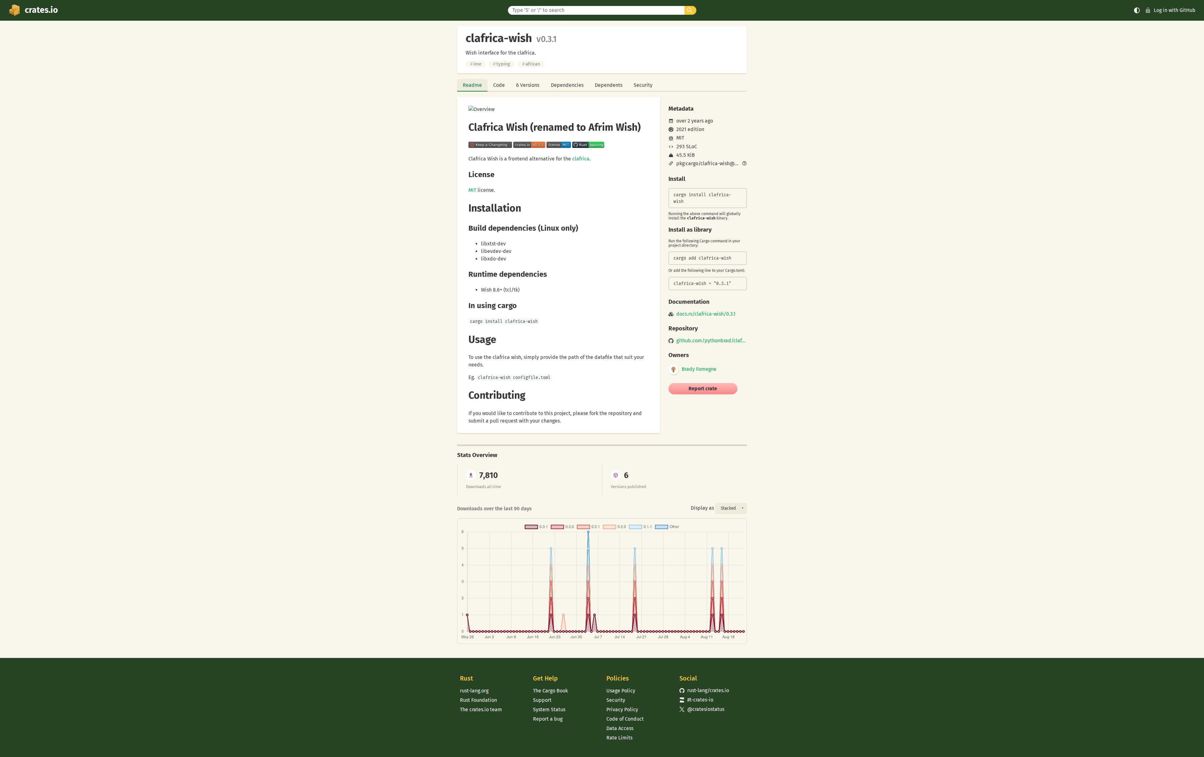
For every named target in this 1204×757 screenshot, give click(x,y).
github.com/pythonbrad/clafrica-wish (711, 341)
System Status (549, 709)
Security (643, 85)
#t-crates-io (696, 700)
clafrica (580, 159)
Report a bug (547, 719)
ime (475, 64)
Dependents (608, 85)
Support (542, 700)
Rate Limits (619, 738)
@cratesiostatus (701, 709)
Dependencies (567, 85)
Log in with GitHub (1175, 10)
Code (499, 85)
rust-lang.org (474, 691)
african (531, 64)
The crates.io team (481, 709)
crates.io (41, 10)
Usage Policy (620, 691)
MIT (472, 190)
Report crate (703, 389)
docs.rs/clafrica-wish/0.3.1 (706, 314)
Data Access (619, 728)
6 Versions (527, 85)
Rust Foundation (478, 700)
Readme (472, 85)
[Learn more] (744, 164)
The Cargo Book (550, 691)
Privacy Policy (622, 709)
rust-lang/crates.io (704, 690)
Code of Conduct (625, 719)
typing (501, 64)
